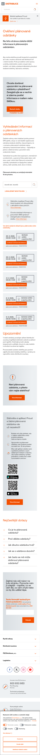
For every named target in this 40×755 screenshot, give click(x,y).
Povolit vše (20, 739)
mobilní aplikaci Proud (24, 604)
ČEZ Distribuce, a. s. (17, 717)
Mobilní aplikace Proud (15, 710)
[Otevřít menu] (37, 4)
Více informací (7, 733)
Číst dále (34, 720)
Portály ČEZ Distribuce (15, 709)
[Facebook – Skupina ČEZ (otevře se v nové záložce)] (9, 669)
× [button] (38, 16)
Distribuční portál (11, 606)
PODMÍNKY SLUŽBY (16, 113)
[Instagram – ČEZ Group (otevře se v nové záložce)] (23, 669)
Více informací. (16, 207)
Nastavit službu (15, 109)
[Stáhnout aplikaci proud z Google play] (13, 471)
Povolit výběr (20, 744)
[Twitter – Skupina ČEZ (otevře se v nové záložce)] (16, 669)
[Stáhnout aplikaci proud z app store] (13, 487)
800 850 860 (17, 683)
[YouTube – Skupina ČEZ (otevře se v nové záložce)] (30, 669)
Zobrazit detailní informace (16, 242)
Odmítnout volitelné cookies (20, 749)
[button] (20, 531)
